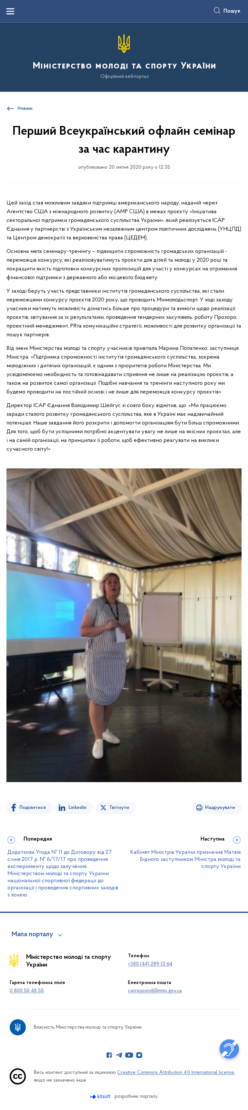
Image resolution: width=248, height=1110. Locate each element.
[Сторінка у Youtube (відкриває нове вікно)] (129, 1055)
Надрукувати (220, 807)
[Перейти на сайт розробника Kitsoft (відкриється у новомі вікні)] (100, 1096)
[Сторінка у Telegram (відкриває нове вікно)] (119, 1055)
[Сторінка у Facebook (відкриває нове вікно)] (109, 1055)
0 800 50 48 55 (27, 990)
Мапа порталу (32, 934)
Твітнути (119, 807)
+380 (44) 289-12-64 (150, 964)
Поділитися (32, 807)
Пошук (232, 11)
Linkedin (77, 807)
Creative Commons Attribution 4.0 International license (175, 1072)
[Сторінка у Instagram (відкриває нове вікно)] (139, 1055)
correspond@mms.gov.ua (155, 990)
